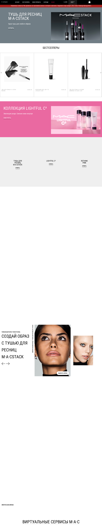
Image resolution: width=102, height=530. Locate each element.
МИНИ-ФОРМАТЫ (36, 2)
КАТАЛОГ (17, 2)
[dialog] (10, 90)
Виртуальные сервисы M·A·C (51, 521)
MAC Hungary (4, 2)
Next (101, 72)
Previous (1, 72)
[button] (17, 162)
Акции (53, 2)
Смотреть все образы (8, 504)
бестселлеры (25, 2)
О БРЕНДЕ (46, 2)
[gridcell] (17, 162)
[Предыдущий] (3, 363)
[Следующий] (8, 363)
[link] (11, 28)
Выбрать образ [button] (62, 373)
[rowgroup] (51, 162)
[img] (16, 71)
